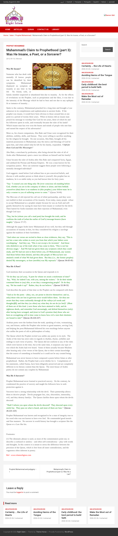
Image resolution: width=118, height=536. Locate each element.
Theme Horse (41, 532)
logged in (19, 492)
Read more (11, 503)
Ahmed (19, 59)
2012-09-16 (10, 59)
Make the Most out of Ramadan (92, 97)
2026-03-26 (86, 69)
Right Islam (21, 532)
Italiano (103, 2)
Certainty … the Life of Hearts (96, 66)
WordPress (69, 532)
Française (78, 2)
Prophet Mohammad (15, 46)
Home (7, 29)
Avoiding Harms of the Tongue (97, 75)
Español (96, 2)
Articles (18, 29)
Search (84, 45)
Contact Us (43, 29)
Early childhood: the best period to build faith (94, 85)
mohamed (95, 69)
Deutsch (69, 2)
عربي (62, 2)
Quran (31, 29)
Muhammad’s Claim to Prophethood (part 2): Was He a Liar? (59, 471)
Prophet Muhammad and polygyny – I (22, 470)
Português (87, 2)
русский (112, 2)
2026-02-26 (86, 90)
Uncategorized (87, 63)
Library (55, 29)
